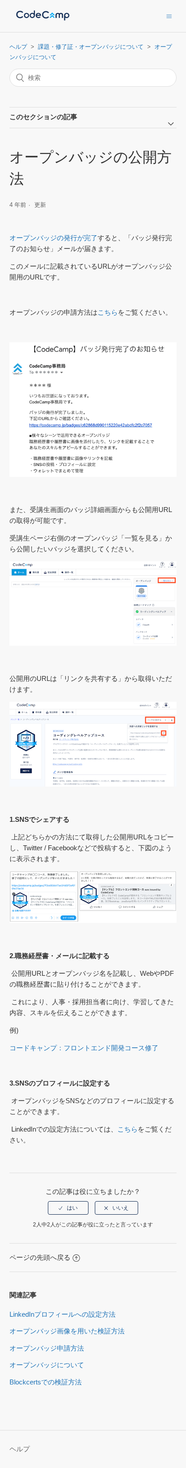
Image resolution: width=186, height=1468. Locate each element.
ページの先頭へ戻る (39, 1257)
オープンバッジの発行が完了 (53, 238)
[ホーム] (42, 20)
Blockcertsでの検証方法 (45, 1382)
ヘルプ (18, 46)
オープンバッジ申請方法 (46, 1348)
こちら (108, 312)
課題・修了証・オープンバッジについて (91, 46)
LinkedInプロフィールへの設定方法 (62, 1314)
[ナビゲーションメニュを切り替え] (169, 16)
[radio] (68, 1208)
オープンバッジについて (46, 1365)
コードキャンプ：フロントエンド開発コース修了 (83, 1048)
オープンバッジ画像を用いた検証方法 (67, 1331)
